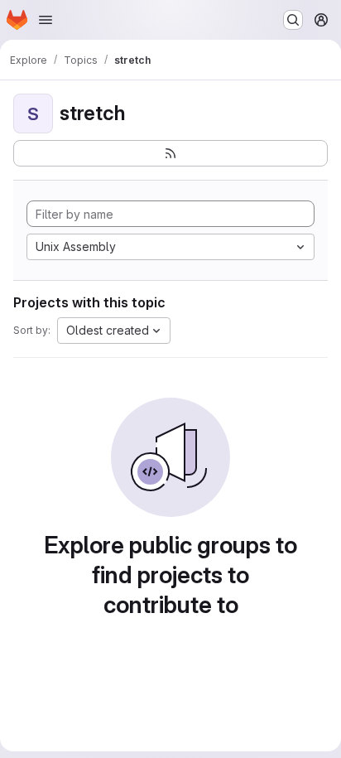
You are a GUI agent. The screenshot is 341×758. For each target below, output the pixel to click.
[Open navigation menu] (45, 20)
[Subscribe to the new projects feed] (170, 153)
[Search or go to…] (293, 20)
